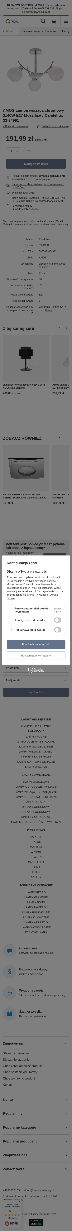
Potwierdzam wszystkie (36, 644)
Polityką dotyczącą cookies (40, 580)
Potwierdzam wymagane (36, 655)
